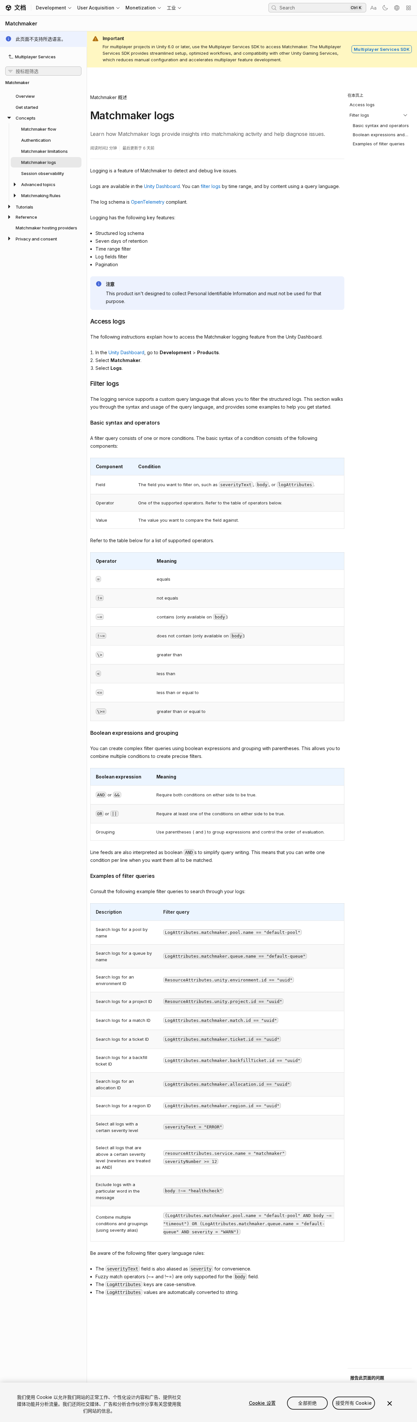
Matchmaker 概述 (108, 97)
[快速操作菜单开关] (408, 7)
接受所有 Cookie (354, 1403)
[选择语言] (396, 7)
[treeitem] (43, 96)
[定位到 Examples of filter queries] (85, 875)
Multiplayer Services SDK (382, 49)
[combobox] (314, 7)
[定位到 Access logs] (85, 321)
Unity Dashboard (162, 186)
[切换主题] (385, 7)
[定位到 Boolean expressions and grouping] (85, 732)
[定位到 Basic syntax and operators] (85, 422)
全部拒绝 (307, 1403)
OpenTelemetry (148, 202)
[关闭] (390, 1403)
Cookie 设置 (262, 1403)
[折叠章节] (405, 115)
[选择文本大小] (373, 7)
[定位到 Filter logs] (85, 383)
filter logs (211, 186)
